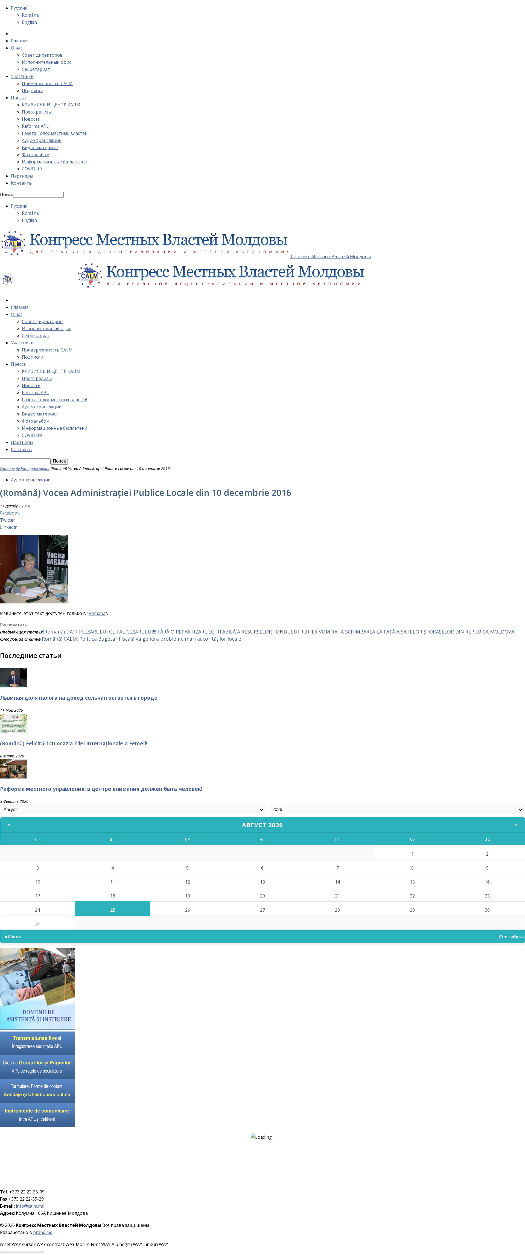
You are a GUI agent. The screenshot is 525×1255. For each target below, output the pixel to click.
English (29, 22)
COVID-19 (32, 169)
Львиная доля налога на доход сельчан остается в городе (79, 697)
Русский (19, 8)
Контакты (21, 183)
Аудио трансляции (42, 140)
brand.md (42, 1232)
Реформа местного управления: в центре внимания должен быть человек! (101, 788)
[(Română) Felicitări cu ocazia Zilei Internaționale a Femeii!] (13, 731)
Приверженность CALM (47, 83)
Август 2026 (262, 825)
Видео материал (40, 147)
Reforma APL (35, 126)
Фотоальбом (35, 155)
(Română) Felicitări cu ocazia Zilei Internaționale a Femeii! (73, 743)
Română (30, 15)
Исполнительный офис (46, 62)
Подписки (32, 91)
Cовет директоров (42, 55)
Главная (19, 41)
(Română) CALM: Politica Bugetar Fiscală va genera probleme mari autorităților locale (140, 638)
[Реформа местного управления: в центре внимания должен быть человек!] (13, 777)
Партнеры (22, 176)
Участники (22, 76)
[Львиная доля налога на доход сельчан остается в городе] (13, 686)
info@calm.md (30, 1206)
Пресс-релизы (37, 112)
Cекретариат (36, 69)
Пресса (18, 98)
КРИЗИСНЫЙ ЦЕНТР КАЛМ (51, 105)
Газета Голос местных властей (55, 133)
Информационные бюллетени (54, 162)
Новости (31, 119)
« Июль (12, 937)
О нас (16, 48)
